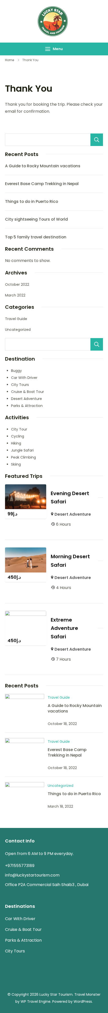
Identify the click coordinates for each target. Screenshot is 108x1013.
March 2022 (15, 295)
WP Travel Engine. (36, 1001)
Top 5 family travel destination (35, 237)
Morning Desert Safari (70, 560)
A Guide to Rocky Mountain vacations (42, 166)
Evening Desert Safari (70, 497)
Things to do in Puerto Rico (31, 201)
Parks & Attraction (27, 405)
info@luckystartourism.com (32, 875)
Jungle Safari (22, 450)
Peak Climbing (23, 457)
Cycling (17, 436)
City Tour (19, 429)
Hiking (16, 443)
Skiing (16, 464)
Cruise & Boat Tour (27, 391)
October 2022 (17, 284)
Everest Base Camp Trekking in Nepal (42, 184)
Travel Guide (16, 318)
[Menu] (47, 49)
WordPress (83, 1001)
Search (96, 139)
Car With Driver (24, 377)
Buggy (16, 370)
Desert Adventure (26, 398)
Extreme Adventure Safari (64, 628)
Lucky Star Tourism (56, 994)
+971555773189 (19, 866)
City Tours (20, 384)
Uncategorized (18, 329)
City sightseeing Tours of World (36, 219)
